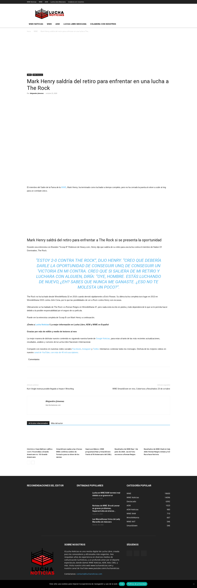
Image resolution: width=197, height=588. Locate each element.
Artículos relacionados (38, 423)
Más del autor (57, 423)
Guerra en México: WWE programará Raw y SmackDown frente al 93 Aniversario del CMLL (98, 451)
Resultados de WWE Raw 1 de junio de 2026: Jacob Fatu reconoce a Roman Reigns (126, 451)
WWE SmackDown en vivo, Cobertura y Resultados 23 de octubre (141, 389)
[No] (193, 584)
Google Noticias (103, 338)
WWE (40, 2)
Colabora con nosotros (76, 2)
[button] (167, 24)
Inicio (29, 31)
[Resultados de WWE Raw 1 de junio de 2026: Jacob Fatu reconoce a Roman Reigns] (128, 438)
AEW (46, 2)
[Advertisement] (98, 54)
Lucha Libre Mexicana (58, 2)
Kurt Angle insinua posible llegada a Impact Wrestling (50, 389)
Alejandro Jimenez (37, 93)
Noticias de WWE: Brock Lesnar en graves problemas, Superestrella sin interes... (106, 508)
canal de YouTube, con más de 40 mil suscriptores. (56, 352)
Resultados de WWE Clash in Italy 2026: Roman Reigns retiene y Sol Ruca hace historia (157, 451)
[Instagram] (136, 553)
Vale (122, 584)
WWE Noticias (31, 2)
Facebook (76, 349)
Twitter (96, 349)
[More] (54, 99)
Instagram (86, 349)
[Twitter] (35, 99)
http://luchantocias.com (53, 405)
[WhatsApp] (48, 99)
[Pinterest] (42, 99)
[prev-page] (28, 462)
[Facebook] (29, 99)
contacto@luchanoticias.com (89, 574)
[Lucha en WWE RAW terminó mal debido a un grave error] (83, 496)
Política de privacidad (137, 584)
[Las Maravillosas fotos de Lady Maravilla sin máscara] (83, 522)
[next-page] (33, 462)
